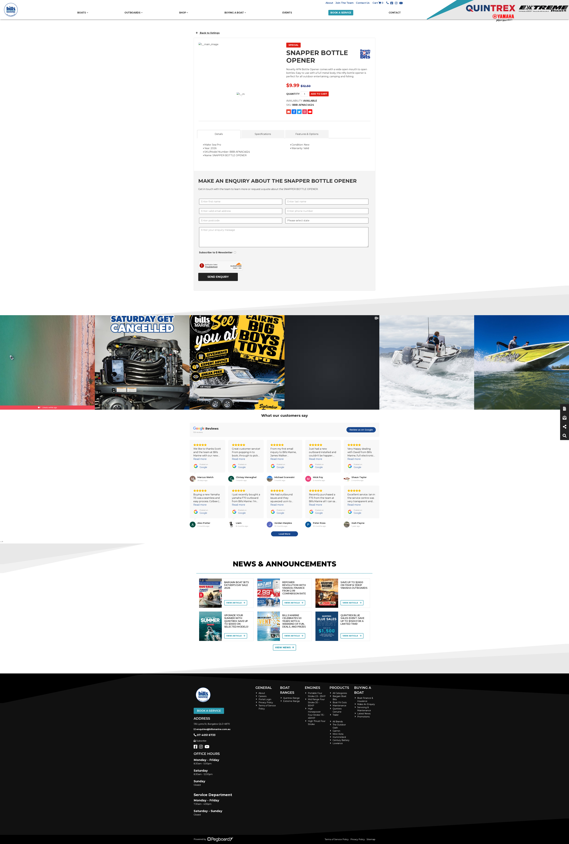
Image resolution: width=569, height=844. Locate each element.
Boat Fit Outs (340, 702)
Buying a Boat (362, 690)
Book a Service (340, 12)
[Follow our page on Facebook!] (392, 3)
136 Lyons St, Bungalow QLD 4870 (212, 724)
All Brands (338, 721)
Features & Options (306, 134)
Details (219, 134)
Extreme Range (291, 701)
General (263, 688)
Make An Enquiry (366, 704)
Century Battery (341, 740)
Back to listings (209, 33)
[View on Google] (193, 479)
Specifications (263, 134)
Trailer (336, 715)
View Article (234, 603)
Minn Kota (338, 734)
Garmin (336, 731)
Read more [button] (200, 459)
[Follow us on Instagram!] (201, 747)
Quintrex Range (291, 698)
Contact (395, 12)
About (329, 2)
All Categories (340, 693)
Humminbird (339, 737)
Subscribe (201, 740)
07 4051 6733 (206, 735)
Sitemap (371, 839)
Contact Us (363, 2)
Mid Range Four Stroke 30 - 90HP (316, 702)
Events (287, 12)
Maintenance (339, 705)
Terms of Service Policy (337, 839)
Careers (262, 696)
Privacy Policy (266, 702)
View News (283, 647)
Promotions (363, 716)
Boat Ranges (287, 690)
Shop (182, 12)
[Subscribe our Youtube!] (208, 747)
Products (339, 688)
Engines (312, 688)
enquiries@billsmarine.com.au (213, 729)
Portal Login (265, 699)
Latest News (363, 713)
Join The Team (344, 2)
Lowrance (338, 743)
